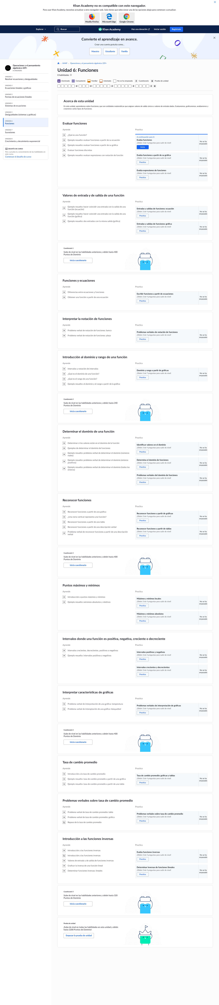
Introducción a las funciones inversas (88, 838)
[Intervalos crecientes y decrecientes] (126, 86)
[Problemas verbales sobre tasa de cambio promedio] (140, 86)
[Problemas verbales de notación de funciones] (83, 86)
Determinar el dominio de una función (88, 431)
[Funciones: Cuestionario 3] (112, 86)
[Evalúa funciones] (58, 86)
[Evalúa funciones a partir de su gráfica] (62, 86)
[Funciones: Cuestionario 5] (151, 86)
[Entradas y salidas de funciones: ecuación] (69, 86)
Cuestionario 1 (69, 248)
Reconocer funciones (77, 500)
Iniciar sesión (160, 29)
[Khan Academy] (109, 29)
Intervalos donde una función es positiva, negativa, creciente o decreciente (114, 639)
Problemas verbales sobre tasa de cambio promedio (98, 800)
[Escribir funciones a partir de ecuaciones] (80, 86)
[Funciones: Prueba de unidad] (154, 86)
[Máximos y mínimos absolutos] (119, 86)
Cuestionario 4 (69, 730)
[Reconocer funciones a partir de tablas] (108, 86)
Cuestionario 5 (69, 891)
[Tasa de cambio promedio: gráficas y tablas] (137, 86)
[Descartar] (215, 2)
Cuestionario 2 (69, 399)
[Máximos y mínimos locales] (115, 86)
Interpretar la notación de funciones (87, 319)
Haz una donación (139, 29)
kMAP (64, 63)
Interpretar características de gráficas (88, 692)
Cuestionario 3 (69, 553)
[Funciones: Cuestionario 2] (90, 86)
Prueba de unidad (69, 923)
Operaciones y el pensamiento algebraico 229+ (88, 63)
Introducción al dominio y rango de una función (95, 357)
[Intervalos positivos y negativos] (122, 86)
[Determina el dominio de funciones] (97, 86)
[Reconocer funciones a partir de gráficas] (105, 86)
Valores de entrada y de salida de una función (93, 195)
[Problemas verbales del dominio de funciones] (101, 86)
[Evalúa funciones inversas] (144, 86)
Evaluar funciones (75, 123)
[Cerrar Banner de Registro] (214, 37)
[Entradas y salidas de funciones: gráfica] (73, 86)
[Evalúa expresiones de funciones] (66, 86)
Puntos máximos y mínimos (81, 585)
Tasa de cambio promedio (80, 762)
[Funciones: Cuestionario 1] (76, 86)
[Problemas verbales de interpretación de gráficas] (129, 86)
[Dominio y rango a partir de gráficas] (87, 86)
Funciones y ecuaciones (79, 280)
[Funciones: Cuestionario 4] (133, 86)
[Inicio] (58, 63)
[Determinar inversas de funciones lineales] (147, 86)
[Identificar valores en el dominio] (94, 86)
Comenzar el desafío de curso (18, 157)
